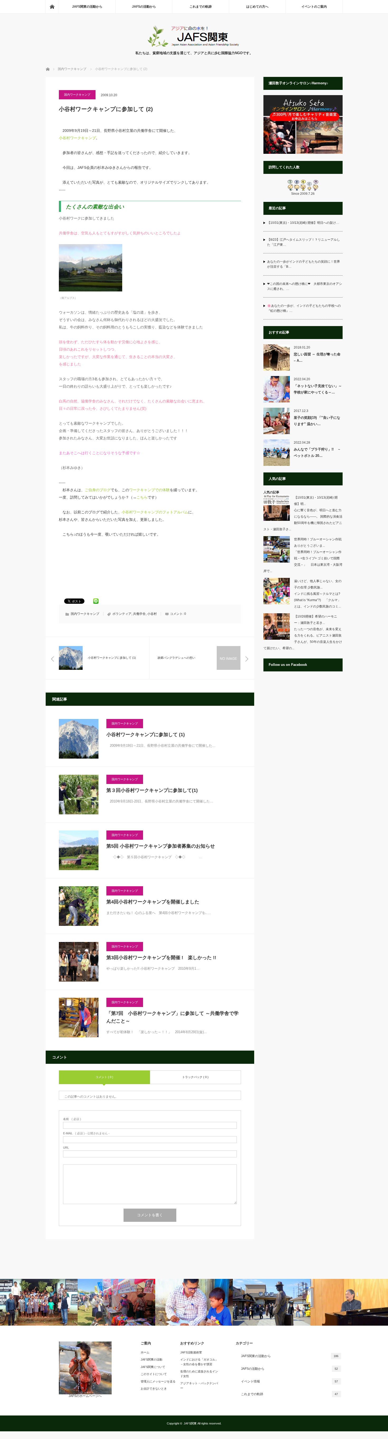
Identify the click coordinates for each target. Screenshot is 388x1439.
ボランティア (121, 614)
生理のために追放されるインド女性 (199, 1374)
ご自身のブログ (98, 490)
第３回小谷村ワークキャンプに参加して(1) (152, 790)
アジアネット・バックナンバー (199, 1386)
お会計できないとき (154, 1388)
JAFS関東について (153, 1366)
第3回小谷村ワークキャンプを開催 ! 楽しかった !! (161, 957)
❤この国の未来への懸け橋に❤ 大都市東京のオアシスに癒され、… (304, 286)
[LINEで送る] (95, 600)
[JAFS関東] (194, 45)
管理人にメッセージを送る (158, 1381)
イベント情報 (289, 1381)
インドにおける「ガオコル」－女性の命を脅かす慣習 (199, 1362)
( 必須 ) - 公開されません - (86, 1133)
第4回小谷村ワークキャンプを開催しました (152, 901)
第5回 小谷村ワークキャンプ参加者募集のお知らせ (160, 846)
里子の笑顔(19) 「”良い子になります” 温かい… (317, 421)
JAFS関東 (190, 1423)
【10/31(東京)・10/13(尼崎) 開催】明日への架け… (303, 223)
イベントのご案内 (314, 6)
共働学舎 (139, 614)
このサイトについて (154, 1374)
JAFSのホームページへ (85, 1396)
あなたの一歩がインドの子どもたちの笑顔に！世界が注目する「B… (303, 264)
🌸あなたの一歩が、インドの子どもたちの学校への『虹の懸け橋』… (304, 308)
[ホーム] (52, 6)
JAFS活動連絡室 (191, 1352)
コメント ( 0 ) (104, 1077)
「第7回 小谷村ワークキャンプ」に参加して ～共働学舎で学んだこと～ (172, 1017)
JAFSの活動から (144, 6)
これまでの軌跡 (201, 6)
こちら (142, 497)
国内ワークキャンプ (77, 94)
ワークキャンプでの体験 (149, 490)
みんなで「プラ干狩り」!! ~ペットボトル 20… (317, 452)
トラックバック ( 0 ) (195, 1077)
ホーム (145, 1352)
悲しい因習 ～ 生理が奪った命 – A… (317, 357)
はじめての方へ (257, 6)
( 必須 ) (72, 1119)
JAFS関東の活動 (151, 1359)
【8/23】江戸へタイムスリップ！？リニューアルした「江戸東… (303, 242)
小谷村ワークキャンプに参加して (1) (145, 734)
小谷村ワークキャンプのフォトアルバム (155, 512)
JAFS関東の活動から (87, 6)
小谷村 (152, 614)
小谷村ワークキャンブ (77, 138)
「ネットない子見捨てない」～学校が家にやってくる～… (318, 389)
